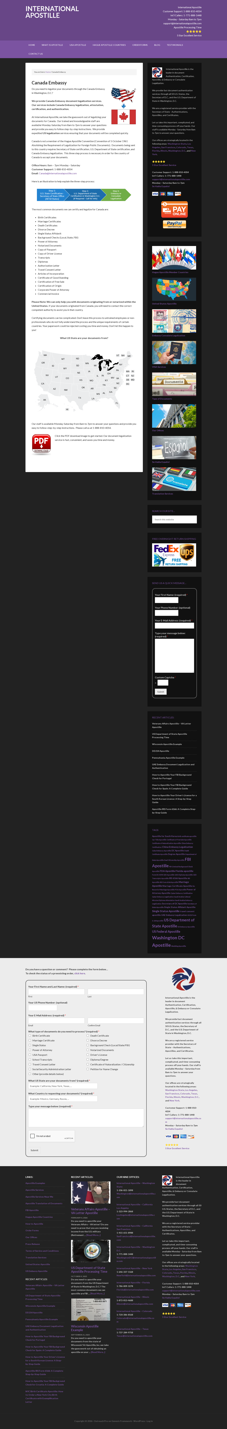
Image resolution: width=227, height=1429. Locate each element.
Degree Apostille (176, 854)
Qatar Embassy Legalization (163, 897)
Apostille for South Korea (164, 836)
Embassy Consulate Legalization (168, 335)
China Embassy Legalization (177, 846)
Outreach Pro (101, 1421)
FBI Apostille (32, 1210)
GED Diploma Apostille (184, 875)
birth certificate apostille (187, 836)
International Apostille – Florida (133, 1282)
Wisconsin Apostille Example (167, 744)
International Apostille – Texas (133, 1329)
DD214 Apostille (160, 751)
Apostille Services (34, 1190)
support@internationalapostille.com (182, 23)
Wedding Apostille (178, 946)
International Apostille (52, 12)
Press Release (32, 1244)
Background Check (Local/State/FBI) (110, 1045)
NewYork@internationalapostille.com (136, 1275)
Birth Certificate (41, 1035)
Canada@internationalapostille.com (58, 173)
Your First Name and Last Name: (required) (53, 986)
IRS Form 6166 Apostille (169, 882)
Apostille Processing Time (188, 27)
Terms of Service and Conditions (42, 1250)
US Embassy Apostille (186, 927)
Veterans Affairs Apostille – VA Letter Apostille (90, 1211)
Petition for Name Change (104, 1069)
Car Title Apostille (159, 840)
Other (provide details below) (48, 1073)
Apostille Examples (35, 1183)
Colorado (181, 147)
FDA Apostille (167, 871)
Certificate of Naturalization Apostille (166, 843)
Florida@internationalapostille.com (135, 1289)
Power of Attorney (42, 1049)
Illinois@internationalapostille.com (135, 1304)
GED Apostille (168, 875)
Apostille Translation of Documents (43, 1203)
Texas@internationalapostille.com (134, 1336)
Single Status (39, 1045)
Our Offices (158, 430)
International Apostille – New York (134, 1268)
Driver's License (98, 1054)
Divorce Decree (98, 1040)
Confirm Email (94, 1025)
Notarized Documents (102, 1049)
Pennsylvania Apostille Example (168, 757)
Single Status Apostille (166, 911)
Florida (156, 150)
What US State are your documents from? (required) (59, 1080)
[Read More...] (93, 1235)
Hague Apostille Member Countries (170, 272)
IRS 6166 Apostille (178, 878)
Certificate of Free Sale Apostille (179, 840)
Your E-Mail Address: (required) (173, 620)
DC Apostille (178, 850)
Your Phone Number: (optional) (172, 607)
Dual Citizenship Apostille (174, 860)
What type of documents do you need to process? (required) (63, 1031)
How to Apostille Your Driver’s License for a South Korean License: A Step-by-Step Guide (174, 799)
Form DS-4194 (157, 875)
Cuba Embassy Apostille (161, 851)
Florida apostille (184, 871)
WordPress (139, 1421)
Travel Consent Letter (43, 1064)
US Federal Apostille (166, 931)
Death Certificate (99, 1035)
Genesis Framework (121, 1421)
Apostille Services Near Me (39, 1196)
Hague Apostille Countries (39, 1217)
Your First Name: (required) (171, 594)
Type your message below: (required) (170, 635)
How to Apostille (34, 1223)
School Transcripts (42, 1059)
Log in (150, 1421)
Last (89, 996)
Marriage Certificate (43, 1040)
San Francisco (168, 147)
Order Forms (32, 1230)
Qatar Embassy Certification (182, 893)
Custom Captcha (165, 677)
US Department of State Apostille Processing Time (89, 1269)
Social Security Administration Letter (51, 1069)
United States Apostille (164, 303)
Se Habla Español (161, 186)
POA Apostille (180, 890)
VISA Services (159, 367)
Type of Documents (162, 398)
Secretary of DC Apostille (174, 903)
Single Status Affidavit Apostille (179, 907)
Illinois (163, 150)
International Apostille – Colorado (134, 1311)
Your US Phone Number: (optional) (47, 1002)
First (30, 996)
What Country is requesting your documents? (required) (61, 1093)
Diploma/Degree (99, 1059)
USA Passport (39, 1054)
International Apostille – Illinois (133, 1297)
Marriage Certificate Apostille (177, 886)
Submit (160, 691)
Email (30, 1025)
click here (79, 973)
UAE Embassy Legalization (174, 915)
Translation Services (162, 493)
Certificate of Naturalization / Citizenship (112, 1064)
